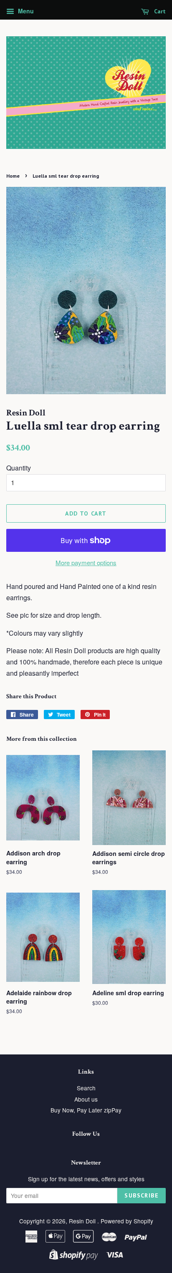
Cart (159, 11)
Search (86, 1088)
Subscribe (141, 1195)
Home (13, 176)
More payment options (86, 562)
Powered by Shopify (127, 1221)
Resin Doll (83, 1221)
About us (86, 1099)
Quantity (18, 468)
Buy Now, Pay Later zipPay (86, 1110)
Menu (25, 11)
